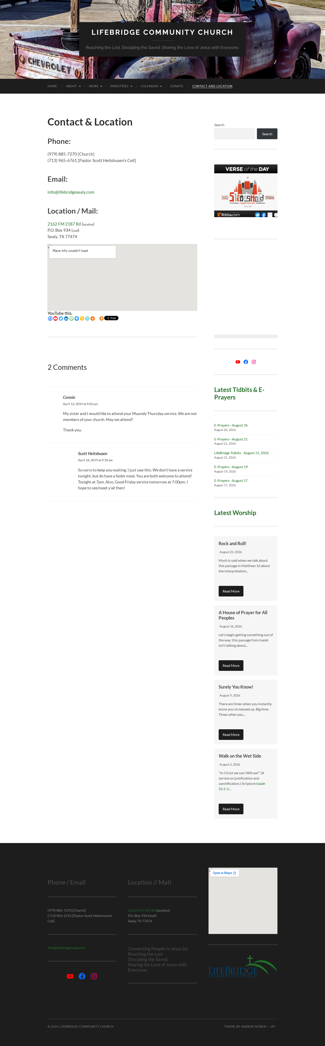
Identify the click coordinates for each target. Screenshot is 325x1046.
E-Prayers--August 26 (231, 425)
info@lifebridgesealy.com (71, 192)
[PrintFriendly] (87, 318)
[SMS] (71, 318)
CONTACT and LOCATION (212, 86)
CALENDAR (149, 86)
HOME (52, 86)
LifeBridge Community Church (162, 32)
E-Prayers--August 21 (231, 439)
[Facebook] (50, 318)
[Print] (92, 318)
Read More (231, 591)
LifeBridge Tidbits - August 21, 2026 (241, 453)
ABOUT (71, 86)
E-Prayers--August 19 (231, 467)
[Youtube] (55, 318)
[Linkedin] (66, 318)
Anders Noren (253, 1026)
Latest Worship (235, 512)
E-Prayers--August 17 (231, 480)
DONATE (177, 86)
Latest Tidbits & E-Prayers (239, 393)
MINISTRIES (120, 86)
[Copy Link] (82, 318)
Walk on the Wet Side (240, 755)
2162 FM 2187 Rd (64, 223)
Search (219, 125)
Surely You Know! (236, 686)
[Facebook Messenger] (77, 318)
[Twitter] (61, 318)
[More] (101, 318)
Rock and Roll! (233, 543)
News (93, 86)
